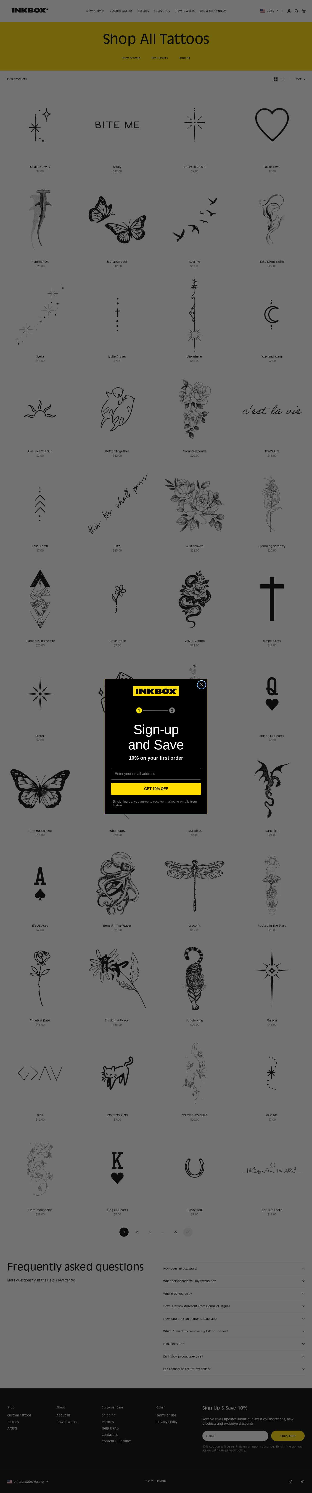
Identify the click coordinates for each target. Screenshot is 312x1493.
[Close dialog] (202, 685)
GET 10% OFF (156, 789)
